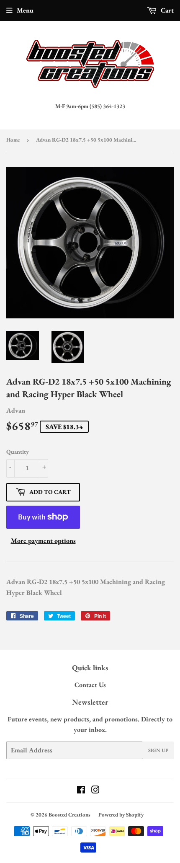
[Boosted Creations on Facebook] (81, 790)
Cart (166, 10)
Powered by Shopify (121, 814)
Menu (25, 10)
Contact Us (90, 684)
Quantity (17, 451)
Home (13, 139)
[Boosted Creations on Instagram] (95, 790)
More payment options (43, 540)
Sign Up (158, 750)
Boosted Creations (69, 814)
